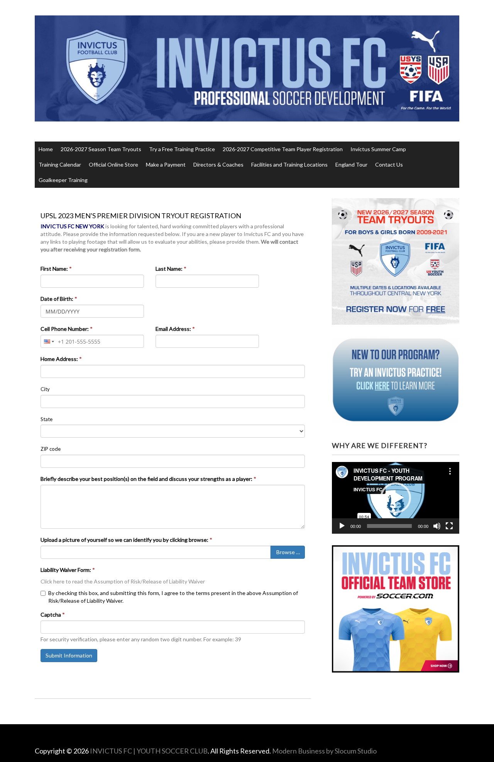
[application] (395, 498)
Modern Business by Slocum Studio (324, 751)
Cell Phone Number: (67, 328)
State (46, 419)
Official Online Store (113, 164)
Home (46, 149)
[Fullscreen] (449, 526)
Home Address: (61, 359)
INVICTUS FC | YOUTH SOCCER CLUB (149, 751)
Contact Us (389, 164)
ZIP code (51, 449)
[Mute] (437, 526)
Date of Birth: (59, 298)
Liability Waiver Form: (68, 569)
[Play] (342, 526)
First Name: (56, 268)
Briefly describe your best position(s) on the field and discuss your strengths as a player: (148, 478)
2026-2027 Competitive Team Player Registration (283, 149)
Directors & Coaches (218, 164)
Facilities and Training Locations (289, 164)
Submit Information (69, 655)
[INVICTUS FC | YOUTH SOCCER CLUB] (247, 107)
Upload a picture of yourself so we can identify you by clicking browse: (126, 539)
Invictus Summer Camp (378, 149)
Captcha (53, 614)
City (45, 389)
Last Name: (171, 268)
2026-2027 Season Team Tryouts (101, 149)
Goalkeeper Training (63, 180)
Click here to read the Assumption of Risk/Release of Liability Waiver (123, 581)
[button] (395, 497)
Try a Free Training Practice (182, 149)
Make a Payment (166, 164)
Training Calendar (60, 164)
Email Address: (175, 328)
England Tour (351, 164)
